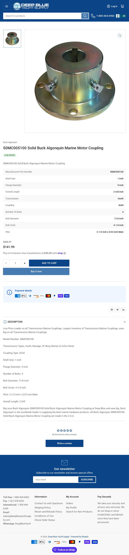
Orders (69, 503)
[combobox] (46, 16)
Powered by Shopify (79, 536)
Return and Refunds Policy (48, 511)
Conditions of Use (44, 516)
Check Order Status (45, 520)
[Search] (84, 16)
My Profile (71, 507)
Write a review (64, 443)
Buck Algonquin (10, 142)
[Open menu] (6, 6)
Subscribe (87, 479)
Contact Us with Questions (49, 503)
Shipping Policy (43, 507)
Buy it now (36, 271)
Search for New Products (79, 511)
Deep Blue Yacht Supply (58, 536)
